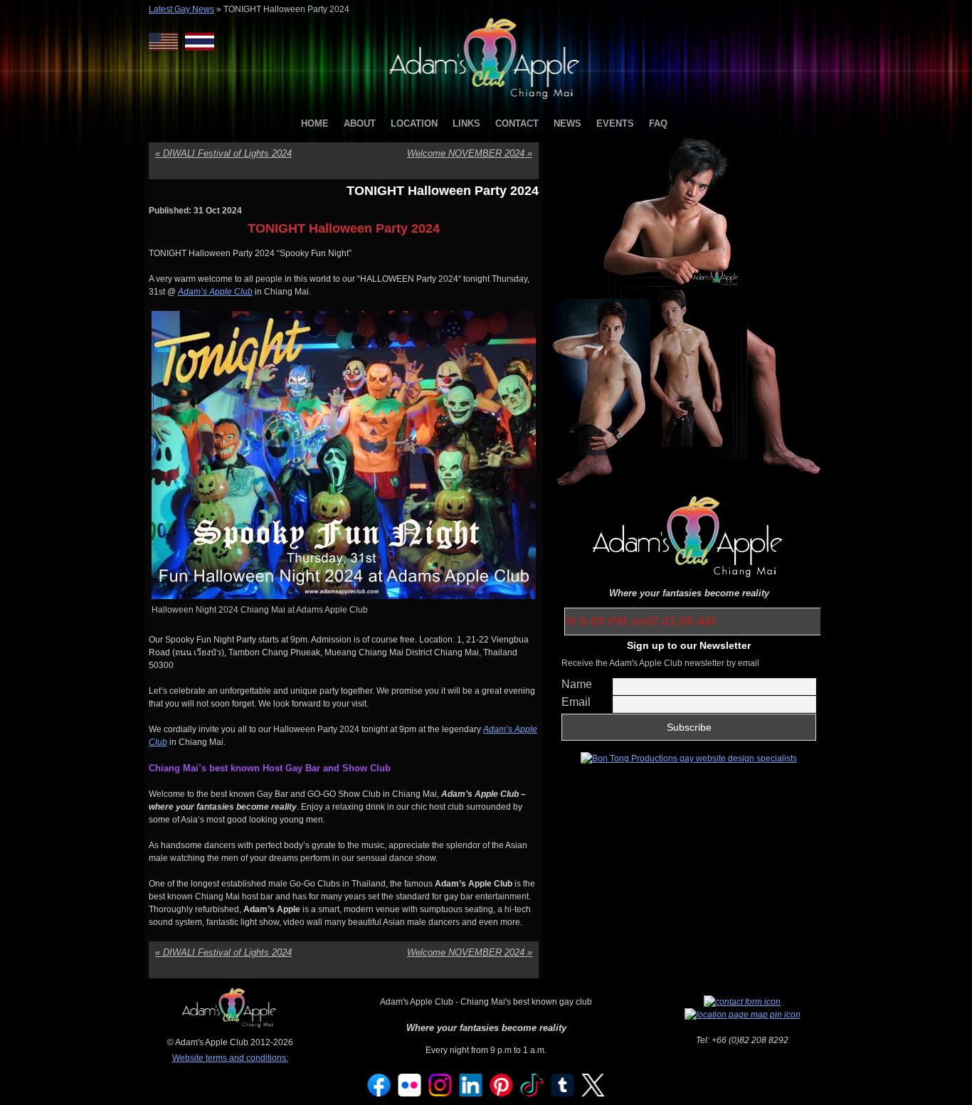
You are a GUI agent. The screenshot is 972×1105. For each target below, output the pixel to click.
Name (576, 684)
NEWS (567, 123)
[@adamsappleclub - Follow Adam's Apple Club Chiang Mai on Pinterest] (501, 1094)
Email (576, 702)
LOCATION (414, 123)
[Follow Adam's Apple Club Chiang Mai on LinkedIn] (471, 1094)
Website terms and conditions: (230, 1058)
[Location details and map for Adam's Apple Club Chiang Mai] (742, 1015)
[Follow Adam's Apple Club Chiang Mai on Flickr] (410, 1094)
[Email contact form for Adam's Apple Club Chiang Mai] (742, 1002)
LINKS (466, 123)
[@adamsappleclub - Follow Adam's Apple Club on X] (593, 1094)
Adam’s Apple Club (215, 292)
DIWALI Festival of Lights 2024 (223, 153)
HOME (315, 123)
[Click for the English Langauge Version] (167, 41)
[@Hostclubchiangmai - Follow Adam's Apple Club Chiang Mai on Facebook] (379, 1094)
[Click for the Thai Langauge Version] (199, 41)
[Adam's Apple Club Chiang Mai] (486, 100)
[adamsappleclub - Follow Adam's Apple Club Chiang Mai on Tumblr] (563, 1094)
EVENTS (615, 123)
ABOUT (360, 123)
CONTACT (517, 123)
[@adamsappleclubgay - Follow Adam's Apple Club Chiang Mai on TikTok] (532, 1094)
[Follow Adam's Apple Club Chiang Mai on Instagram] (440, 1094)
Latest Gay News (181, 9)
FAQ (658, 123)
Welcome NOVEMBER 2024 (469, 153)
